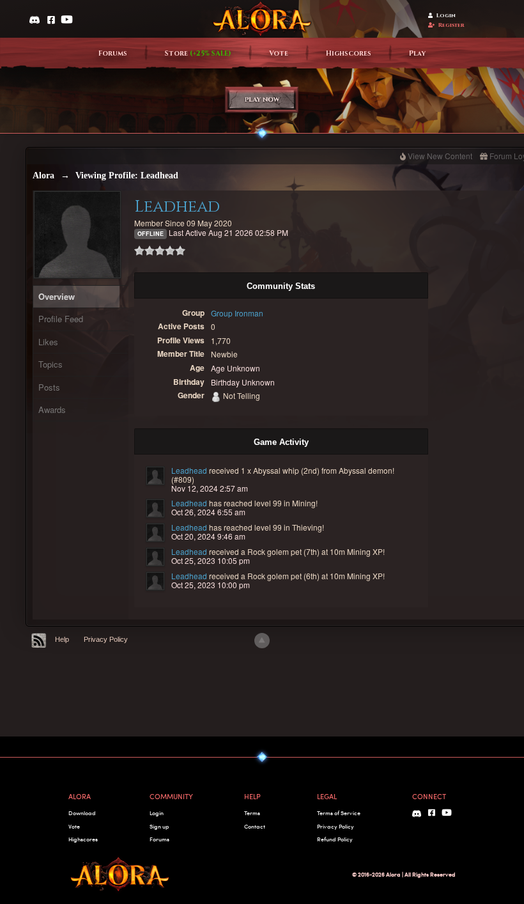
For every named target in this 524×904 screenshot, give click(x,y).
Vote (278, 53)
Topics (50, 364)
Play (417, 53)
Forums (112, 53)
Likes (48, 342)
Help (62, 639)
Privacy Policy (106, 639)
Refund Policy (335, 839)
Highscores (348, 53)
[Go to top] (262, 640)
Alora (43, 175)
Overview (56, 296)
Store (198, 53)
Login (446, 15)
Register (451, 25)
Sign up (159, 826)
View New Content (440, 155)
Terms (252, 813)
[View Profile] (155, 475)
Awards (52, 409)
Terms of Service (338, 813)
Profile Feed (60, 319)
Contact (254, 826)
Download (82, 813)
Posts (49, 387)
